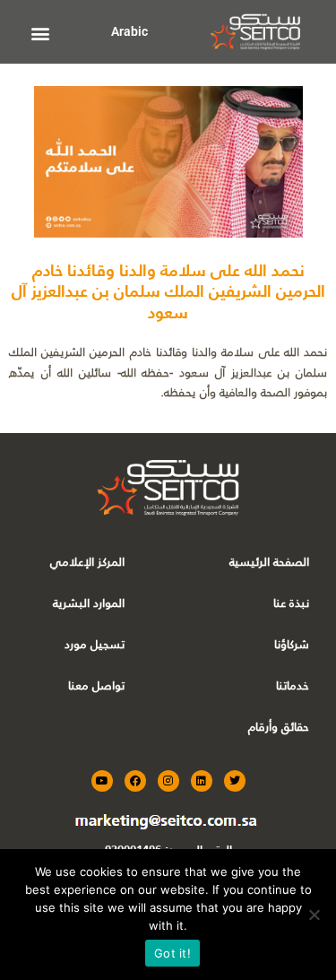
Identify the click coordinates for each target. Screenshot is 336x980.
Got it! (172, 953)
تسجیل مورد (95, 644)
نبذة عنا (291, 603)
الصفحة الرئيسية (269, 561)
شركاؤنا (291, 644)
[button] (41, 33)
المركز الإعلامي (87, 561)
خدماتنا (292, 685)
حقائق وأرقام (278, 726)
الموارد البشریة (89, 603)
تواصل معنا (96, 685)
